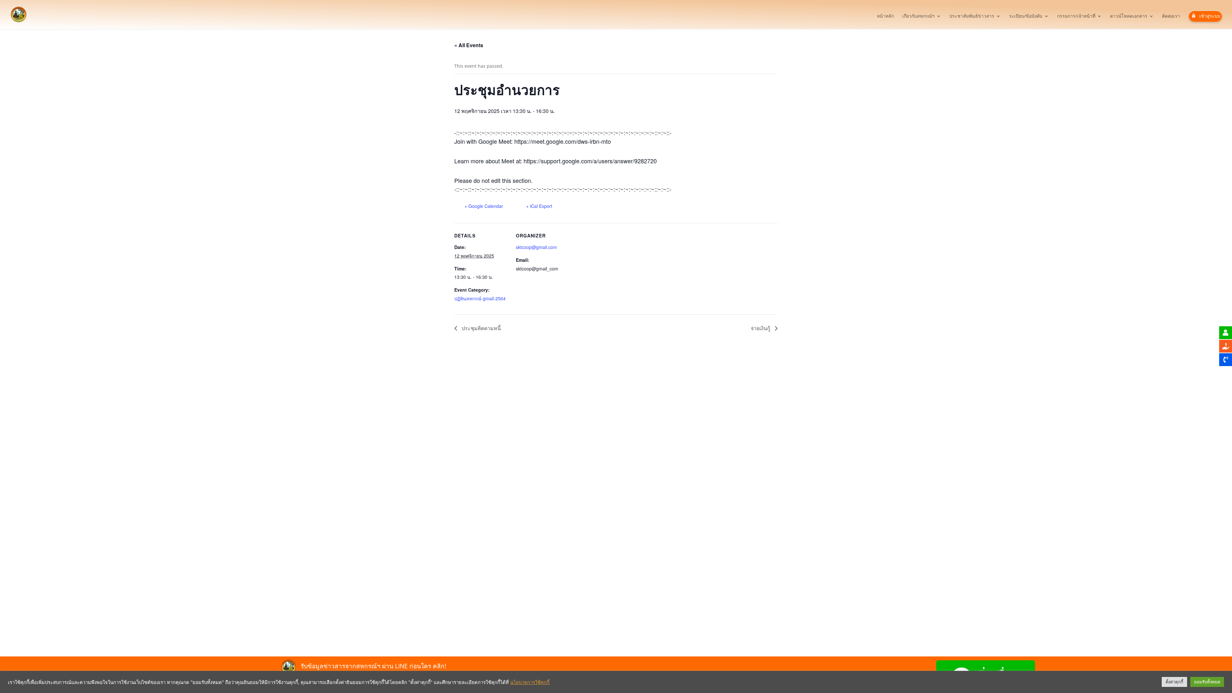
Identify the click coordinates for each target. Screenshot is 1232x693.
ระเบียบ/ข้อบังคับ (1025, 16)
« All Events (468, 45)
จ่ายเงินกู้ (761, 328)
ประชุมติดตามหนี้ (480, 328)
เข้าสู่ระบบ (1209, 16)
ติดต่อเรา (1171, 16)
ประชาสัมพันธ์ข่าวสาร (971, 16)
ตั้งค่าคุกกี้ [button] (1174, 682)
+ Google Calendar (484, 206)
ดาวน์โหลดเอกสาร (1128, 16)
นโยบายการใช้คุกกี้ (530, 682)
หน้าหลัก (885, 16)
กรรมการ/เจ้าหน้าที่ (1076, 16)
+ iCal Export (539, 206)
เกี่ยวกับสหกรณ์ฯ (918, 16)
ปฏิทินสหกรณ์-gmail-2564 (480, 298)
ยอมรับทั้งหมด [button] (1207, 682)
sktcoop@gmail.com (536, 247)
